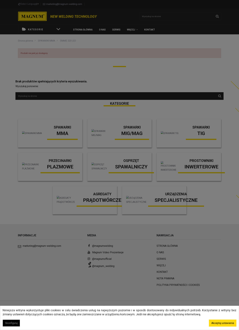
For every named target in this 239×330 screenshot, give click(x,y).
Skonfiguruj (11, 323)
